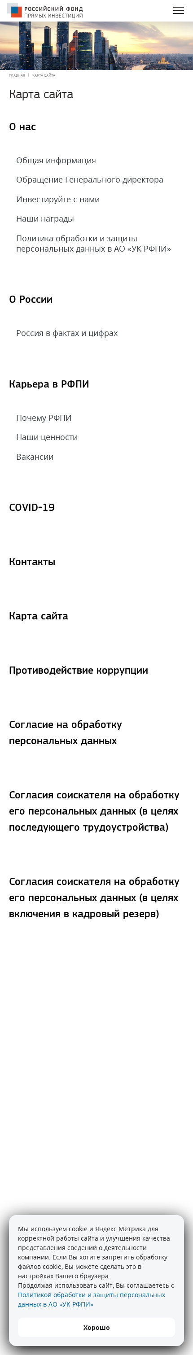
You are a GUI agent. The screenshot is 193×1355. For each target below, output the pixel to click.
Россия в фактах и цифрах (67, 332)
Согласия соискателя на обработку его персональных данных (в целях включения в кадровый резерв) (94, 898)
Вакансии (34, 456)
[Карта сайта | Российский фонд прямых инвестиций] (45, 12)
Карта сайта (38, 616)
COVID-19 (32, 508)
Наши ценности (47, 436)
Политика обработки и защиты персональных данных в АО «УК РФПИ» (93, 243)
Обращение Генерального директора (89, 179)
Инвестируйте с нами (58, 199)
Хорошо (96, 1327)
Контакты (32, 562)
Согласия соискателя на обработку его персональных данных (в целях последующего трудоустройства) (94, 811)
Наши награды (45, 218)
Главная (17, 75)
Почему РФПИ (44, 417)
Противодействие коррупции (78, 671)
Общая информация (56, 160)
